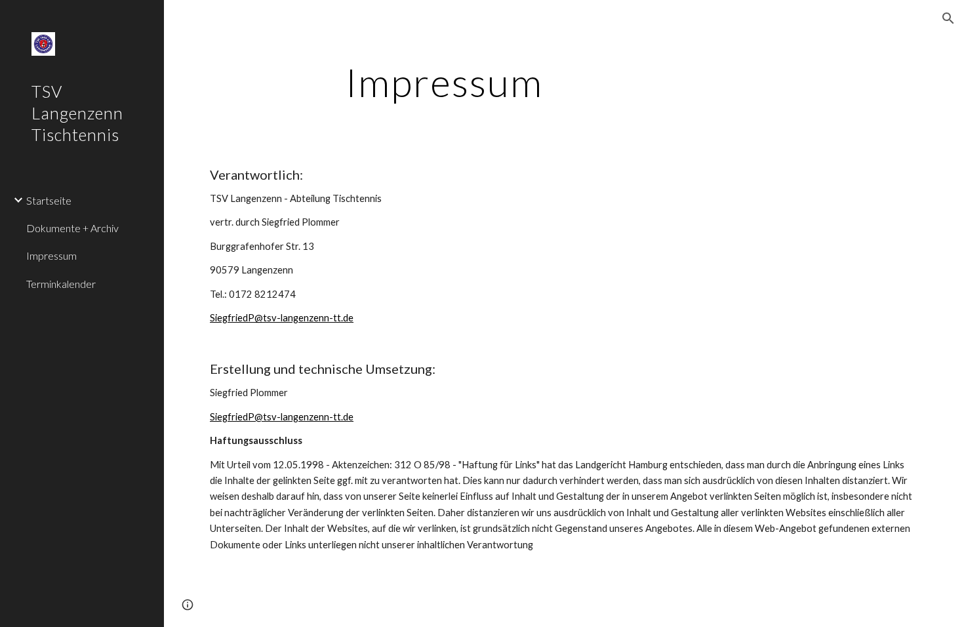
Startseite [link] (48, 200)
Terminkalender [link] (61, 283)
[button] (948, 18)
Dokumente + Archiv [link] (72, 228)
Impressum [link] (51, 255)
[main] (444, 82)
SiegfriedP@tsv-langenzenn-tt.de (281, 317)
